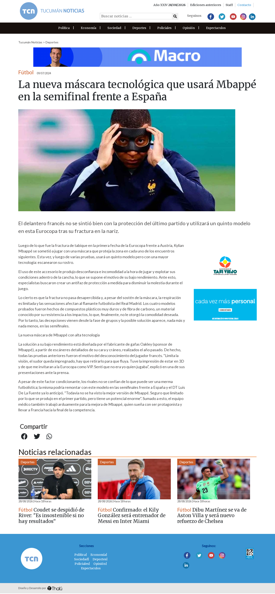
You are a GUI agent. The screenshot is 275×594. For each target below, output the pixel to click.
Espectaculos (216, 28)
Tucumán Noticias (30, 42)
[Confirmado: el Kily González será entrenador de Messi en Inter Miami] (134, 479)
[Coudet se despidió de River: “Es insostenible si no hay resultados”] (54, 479)
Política (64, 28)
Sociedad (114, 28)
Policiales (164, 28)
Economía (88, 28)
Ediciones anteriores (205, 5)
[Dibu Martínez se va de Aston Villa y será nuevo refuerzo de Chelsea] (213, 479)
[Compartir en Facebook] (24, 437)
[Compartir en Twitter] (37, 437)
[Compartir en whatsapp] (49, 437)
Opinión (189, 28)
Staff (229, 5)
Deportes (139, 28)
